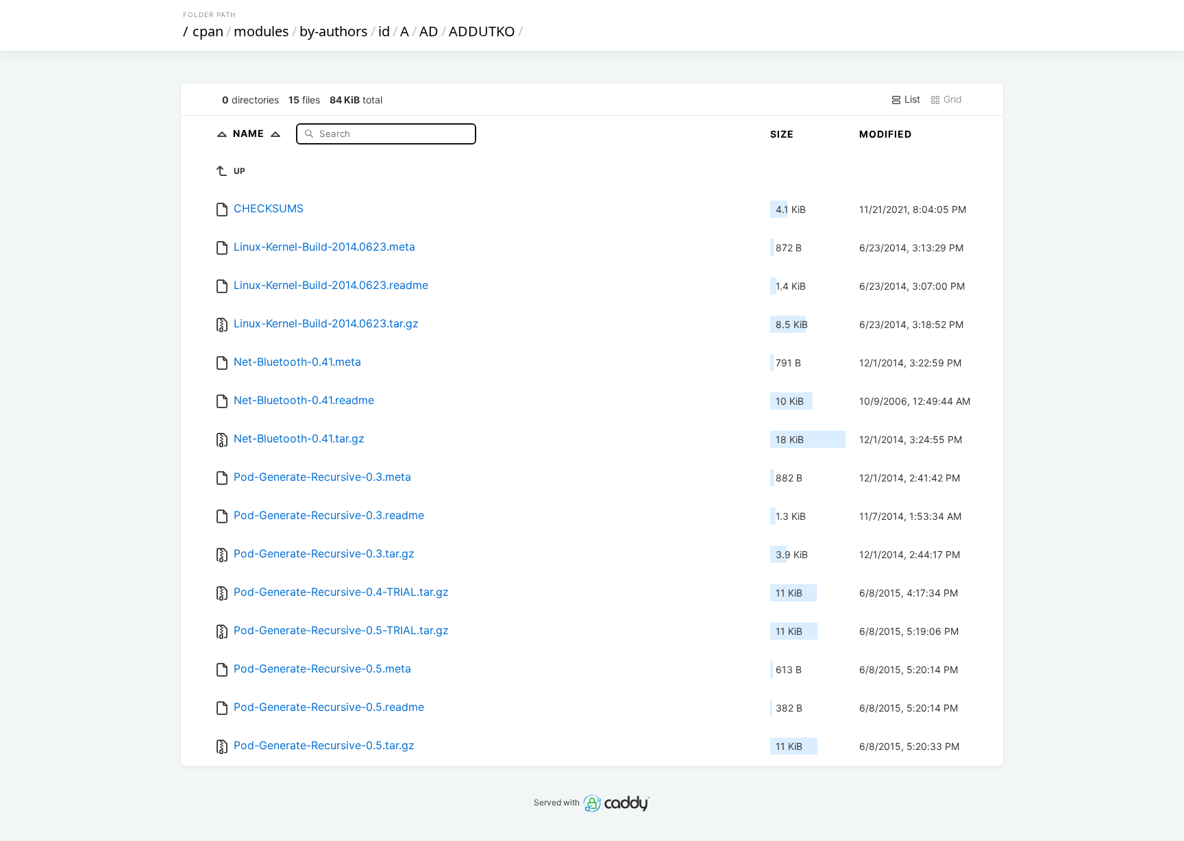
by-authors (333, 31)
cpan (208, 31)
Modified (885, 134)
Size (782, 134)
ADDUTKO (482, 31)
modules (261, 31)
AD (429, 31)
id (384, 31)
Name (250, 133)
